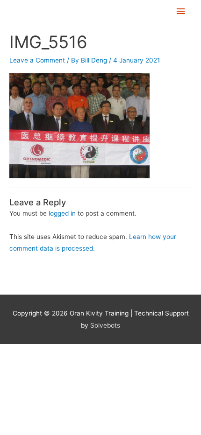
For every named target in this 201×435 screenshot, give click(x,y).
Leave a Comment (37, 60)
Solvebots (105, 325)
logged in (62, 213)
